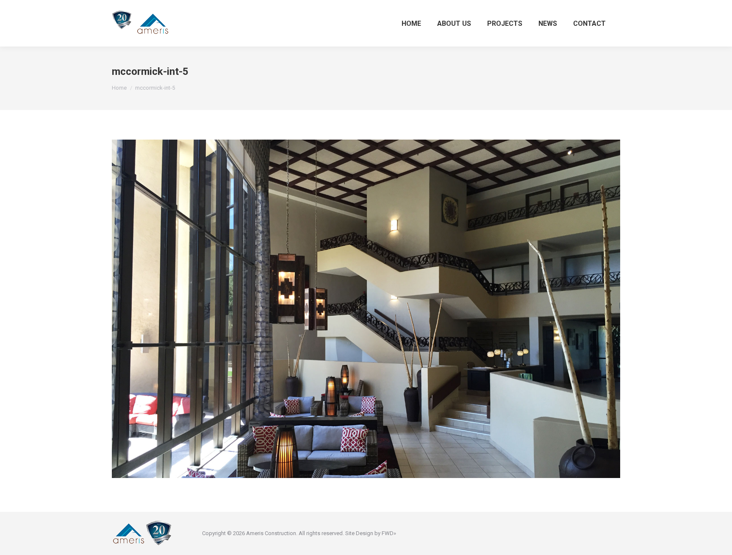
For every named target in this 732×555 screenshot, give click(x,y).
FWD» (389, 533)
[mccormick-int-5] (366, 309)
